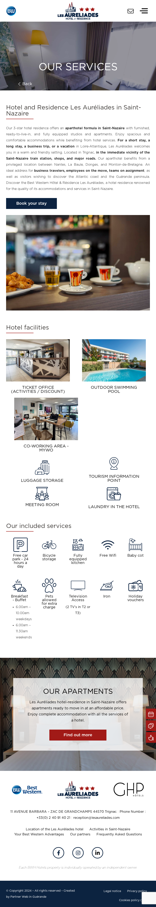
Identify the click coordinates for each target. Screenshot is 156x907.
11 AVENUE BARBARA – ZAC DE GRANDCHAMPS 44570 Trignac (63, 811)
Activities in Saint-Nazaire (109, 829)
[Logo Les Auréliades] (78, 11)
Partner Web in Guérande (28, 896)
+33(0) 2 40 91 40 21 (53, 817)
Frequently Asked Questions (119, 834)
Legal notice (112, 891)
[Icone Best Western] (11, 11)
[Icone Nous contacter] (131, 11)
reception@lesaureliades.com (96, 817)
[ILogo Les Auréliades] (78, 790)
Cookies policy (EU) (133, 900)
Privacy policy (137, 891)
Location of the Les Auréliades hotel (54, 829)
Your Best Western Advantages (39, 834)
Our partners (80, 834)
